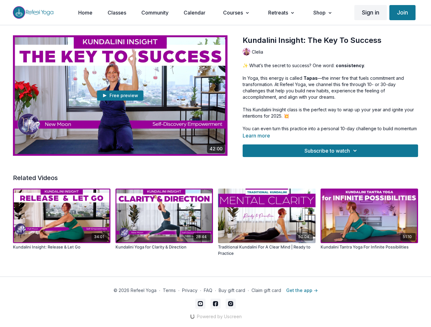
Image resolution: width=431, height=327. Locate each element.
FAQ (208, 290)
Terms (169, 290)
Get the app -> (302, 290)
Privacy (190, 290)
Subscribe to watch (327, 151)
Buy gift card (232, 290)
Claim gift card (266, 290)
